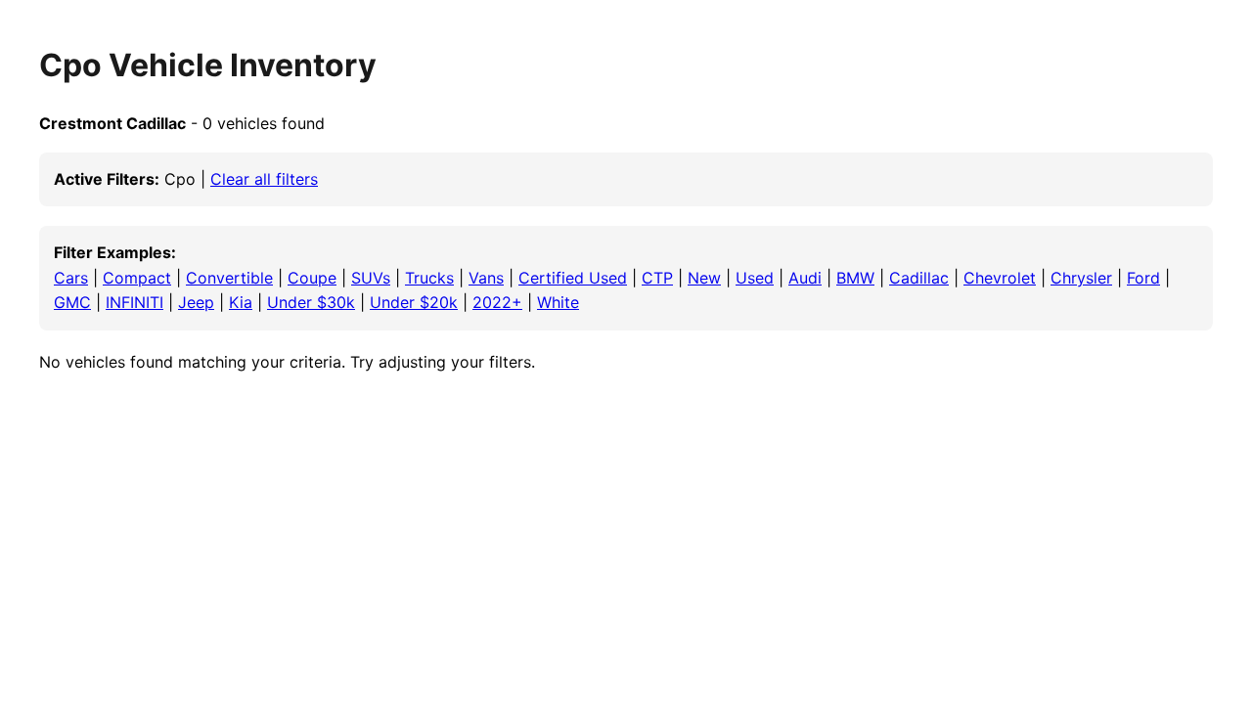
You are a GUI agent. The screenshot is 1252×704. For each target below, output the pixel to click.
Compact (137, 277)
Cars (71, 277)
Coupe (312, 277)
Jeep (196, 302)
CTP (657, 277)
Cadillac (919, 277)
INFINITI (134, 302)
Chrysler (1081, 277)
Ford (1143, 277)
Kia (240, 302)
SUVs (370, 277)
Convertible (229, 277)
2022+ (497, 302)
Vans (486, 277)
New (704, 277)
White (558, 302)
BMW (855, 277)
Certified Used (572, 277)
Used (755, 277)
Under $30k (311, 302)
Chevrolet (999, 277)
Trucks (429, 277)
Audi (805, 277)
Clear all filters (264, 179)
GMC (72, 302)
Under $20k (414, 302)
